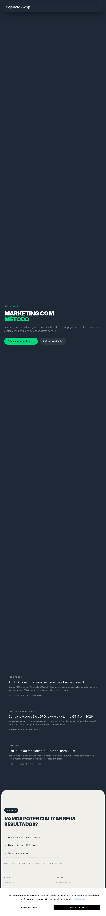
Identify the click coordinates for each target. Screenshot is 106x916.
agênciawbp (18, 7)
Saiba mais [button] (79, 899)
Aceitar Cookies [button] (76, 907)
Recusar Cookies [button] (29, 907)
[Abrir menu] (97, 7)
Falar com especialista (19, 341)
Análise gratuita (51, 341)
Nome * (8, 878)
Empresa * (61, 878)
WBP (6, 306)
